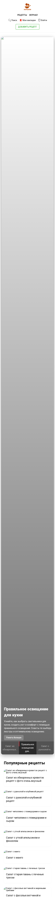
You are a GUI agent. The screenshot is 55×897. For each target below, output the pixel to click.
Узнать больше (13, 737)
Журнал (33, 15)
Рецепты (22, 15)
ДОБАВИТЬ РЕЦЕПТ (27, 27)
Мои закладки (29, 20)
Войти (44, 20)
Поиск (14, 20)
